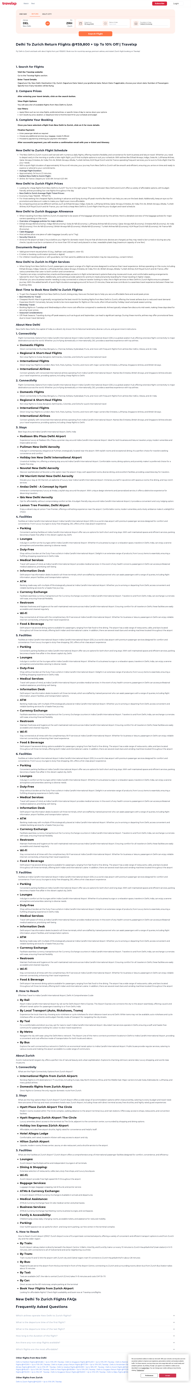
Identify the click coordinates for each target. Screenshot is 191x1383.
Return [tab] (35, 14)
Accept (167, 1375)
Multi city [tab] (47, 14)
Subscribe (159, 3)
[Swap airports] (47, 23)
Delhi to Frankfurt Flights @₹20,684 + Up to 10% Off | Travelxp (40, 1362)
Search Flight (95, 34)
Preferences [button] (140, 1370)
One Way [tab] (23, 14)
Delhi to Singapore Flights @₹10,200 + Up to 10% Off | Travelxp (89, 1362)
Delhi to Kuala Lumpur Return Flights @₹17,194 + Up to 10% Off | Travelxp (79, 1365)
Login (176, 3)
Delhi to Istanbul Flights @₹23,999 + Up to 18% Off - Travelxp (80, 1367)
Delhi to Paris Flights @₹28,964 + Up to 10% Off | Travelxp (73, 1370)
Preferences (149, 1375)
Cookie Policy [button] (145, 1368)
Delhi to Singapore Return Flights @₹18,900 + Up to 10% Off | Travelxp (78, 1372)
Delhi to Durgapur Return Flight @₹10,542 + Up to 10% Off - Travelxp (123, 1370)
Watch (26, 4)
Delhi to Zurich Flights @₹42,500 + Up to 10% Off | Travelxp (39, 1382)
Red (32, 4)
